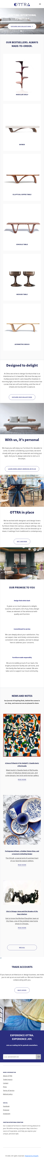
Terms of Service (8, 1090)
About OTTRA (7, 1076)
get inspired (22, 541)
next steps (22, 990)
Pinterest (6, 1110)
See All (22, 947)
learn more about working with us (22, 469)
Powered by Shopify (31, 1156)
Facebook (6, 1106)
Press (5, 1087)
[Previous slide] (1, 21)
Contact (5, 1083)
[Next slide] (42, 21)
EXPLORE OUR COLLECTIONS (22, 397)
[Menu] (40, 4)
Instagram (6, 1114)
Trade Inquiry (7, 1079)
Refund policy (7, 1094)
